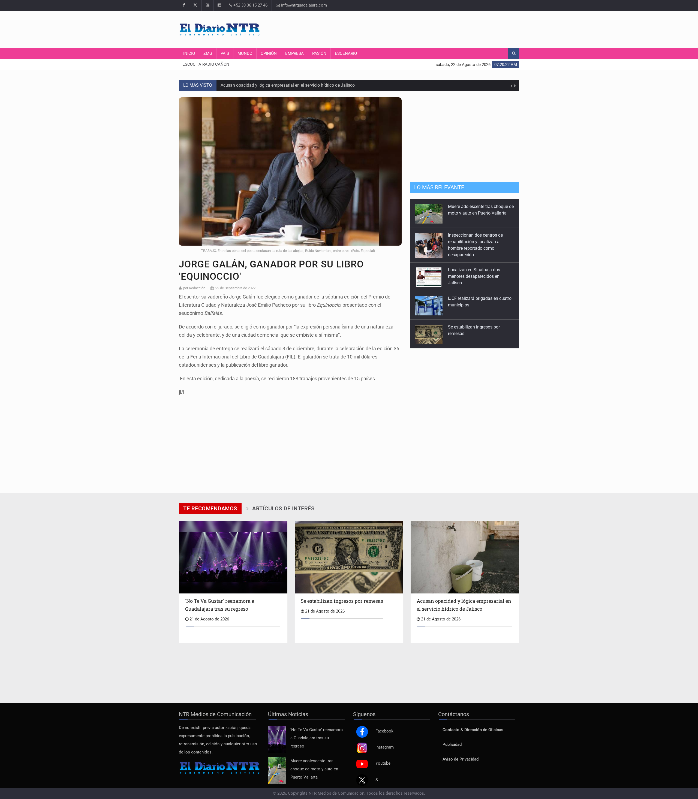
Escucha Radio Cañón (205, 64)
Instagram (384, 747)
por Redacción (194, 288)
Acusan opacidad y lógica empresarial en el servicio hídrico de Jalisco (288, 85)
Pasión (319, 53)
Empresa (294, 53)
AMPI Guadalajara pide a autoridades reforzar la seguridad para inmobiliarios (480, 333)
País (225, 53)
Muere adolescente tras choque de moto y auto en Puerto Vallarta (314, 769)
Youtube (382, 763)
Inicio (189, 53)
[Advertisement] (420, 28)
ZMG (207, 53)
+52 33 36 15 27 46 (249, 5)
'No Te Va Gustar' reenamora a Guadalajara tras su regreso (316, 738)
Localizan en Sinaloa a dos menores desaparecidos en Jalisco (474, 248)
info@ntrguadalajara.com (303, 5)
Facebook (384, 731)
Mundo (244, 53)
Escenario (346, 53)
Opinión (269, 53)
